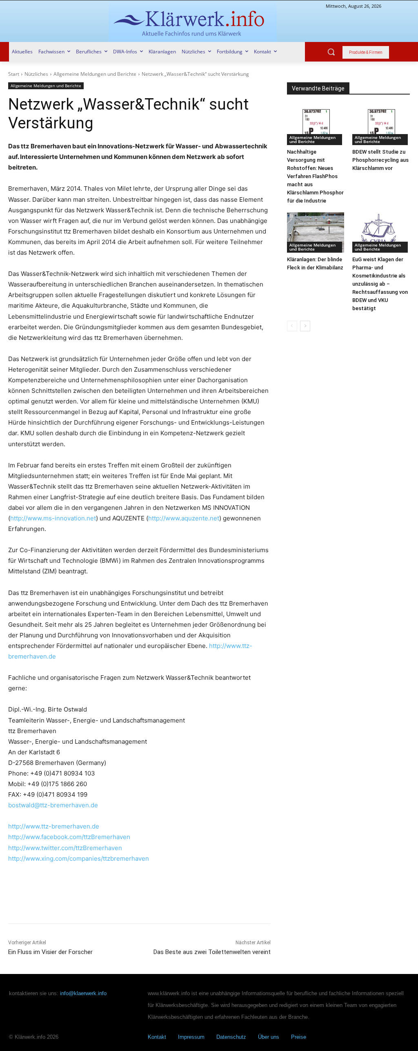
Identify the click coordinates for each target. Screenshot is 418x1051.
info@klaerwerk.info (83, 993)
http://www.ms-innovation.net (53, 518)
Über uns (268, 1037)
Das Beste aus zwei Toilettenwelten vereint (212, 952)
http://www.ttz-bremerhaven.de (53, 826)
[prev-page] (292, 326)
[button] (331, 52)
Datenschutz (231, 1037)
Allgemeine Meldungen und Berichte (94, 74)
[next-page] (305, 326)
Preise (298, 1037)
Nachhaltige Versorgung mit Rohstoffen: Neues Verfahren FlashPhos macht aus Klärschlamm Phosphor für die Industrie (315, 176)
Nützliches (36, 74)
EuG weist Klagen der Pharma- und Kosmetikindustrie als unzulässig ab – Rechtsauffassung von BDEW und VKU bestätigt (380, 283)
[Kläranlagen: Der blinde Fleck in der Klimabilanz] (316, 232)
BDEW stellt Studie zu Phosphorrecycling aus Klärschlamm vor (380, 160)
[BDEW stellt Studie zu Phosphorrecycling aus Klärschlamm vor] (381, 125)
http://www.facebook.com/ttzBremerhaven (69, 837)
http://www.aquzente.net (183, 518)
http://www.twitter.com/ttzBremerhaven (65, 848)
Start (13, 74)
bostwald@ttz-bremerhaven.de (53, 805)
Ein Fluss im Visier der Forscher (50, 952)
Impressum (191, 1037)
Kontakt (157, 1037)
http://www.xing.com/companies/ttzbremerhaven (78, 858)
